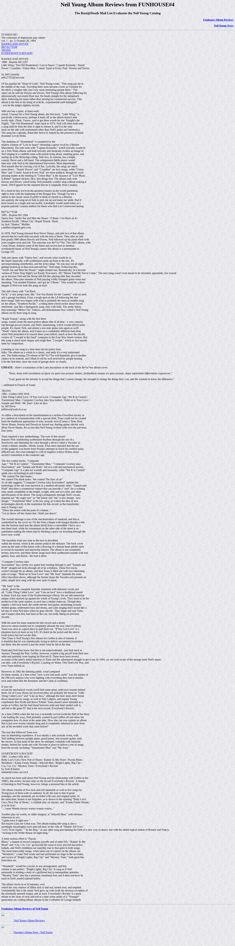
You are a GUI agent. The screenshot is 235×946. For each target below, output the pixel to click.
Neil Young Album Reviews (29, 920)
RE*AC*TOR (9, 46)
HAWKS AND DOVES (14, 43)
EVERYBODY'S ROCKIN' (17, 53)
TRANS (6, 50)
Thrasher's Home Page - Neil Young (33, 932)
